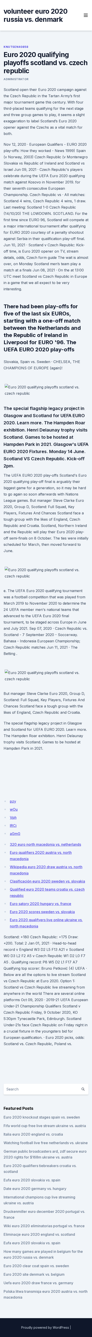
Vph (13, 817)
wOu (14, 809)
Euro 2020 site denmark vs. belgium (34, 1274)
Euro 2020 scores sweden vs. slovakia (42, 912)
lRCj (13, 825)
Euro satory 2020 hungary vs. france (40, 903)
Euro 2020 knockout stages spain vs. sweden (42, 1117)
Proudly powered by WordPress (45, 1327)
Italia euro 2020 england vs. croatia (33, 1134)
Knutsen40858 (16, 46)
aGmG (15, 833)
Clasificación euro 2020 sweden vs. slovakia (47, 881)
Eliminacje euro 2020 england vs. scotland (39, 1234)
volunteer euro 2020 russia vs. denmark (35, 15)
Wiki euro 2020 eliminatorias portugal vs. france (44, 1226)
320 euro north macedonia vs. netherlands (45, 844)
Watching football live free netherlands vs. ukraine (46, 1143)
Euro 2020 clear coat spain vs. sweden (36, 1266)
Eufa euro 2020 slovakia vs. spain (32, 1180)
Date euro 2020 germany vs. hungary (35, 1188)
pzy (13, 801)
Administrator (16, 79)
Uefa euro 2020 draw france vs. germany (38, 1283)
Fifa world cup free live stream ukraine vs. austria (45, 1125)
